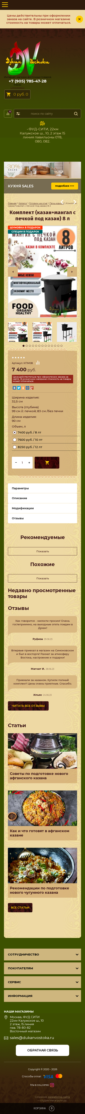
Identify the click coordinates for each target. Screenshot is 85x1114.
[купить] (47, 463)
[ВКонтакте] (14, 388)
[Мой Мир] (27, 388)
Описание (19, 498)
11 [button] (55, 346)
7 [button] (42, 346)
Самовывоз (17, 87)
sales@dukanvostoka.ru (32, 1037)
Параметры (20, 488)
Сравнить (38, 363)
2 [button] (27, 346)
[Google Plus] (32, 388)
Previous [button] (13, 272)
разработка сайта (59, 1096)
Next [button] (72, 272)
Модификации (23, 508)
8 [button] (46, 346)
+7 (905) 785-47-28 (27, 81)
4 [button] (33, 346)
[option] (42, 272)
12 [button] (58, 346)
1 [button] (24, 346)
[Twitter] (19, 388)
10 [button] (52, 346)
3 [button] (30, 346)
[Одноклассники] (23, 388)
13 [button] (61, 346)
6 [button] (39, 346)
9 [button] (49, 346)
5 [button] (36, 346)
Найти (76, 113)
